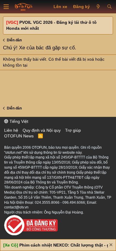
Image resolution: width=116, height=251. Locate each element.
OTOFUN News (19, 136)
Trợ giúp (73, 130)
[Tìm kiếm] (109, 6)
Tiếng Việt (18, 121)
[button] (6, 6)
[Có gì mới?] (98, 6)
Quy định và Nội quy (42, 130)
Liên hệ (11, 130)
